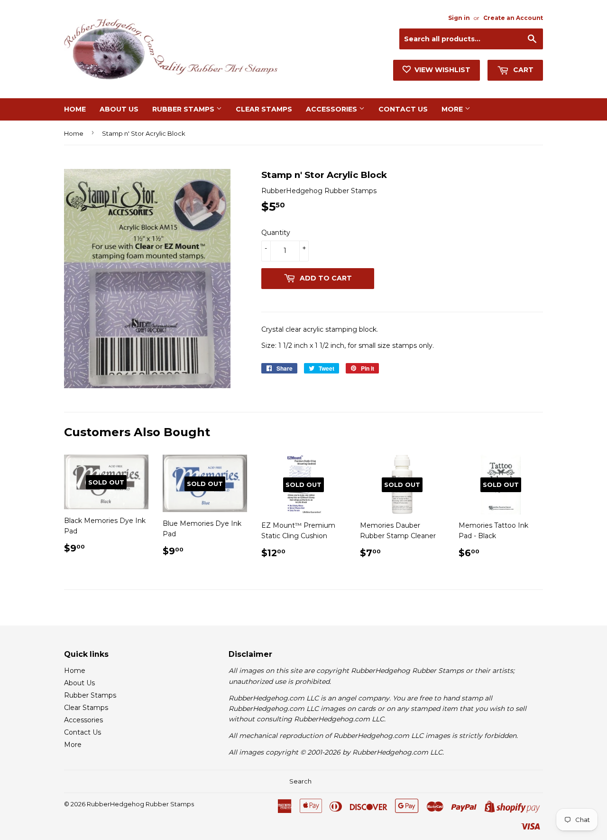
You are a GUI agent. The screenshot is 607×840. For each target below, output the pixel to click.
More (453, 109)
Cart (522, 69)
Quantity (275, 232)
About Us (119, 109)
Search (300, 781)
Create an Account (513, 17)
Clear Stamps (264, 109)
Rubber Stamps (184, 109)
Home (75, 109)
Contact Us (403, 109)
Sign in (459, 17)
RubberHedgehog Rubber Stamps (140, 804)
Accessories (332, 109)
